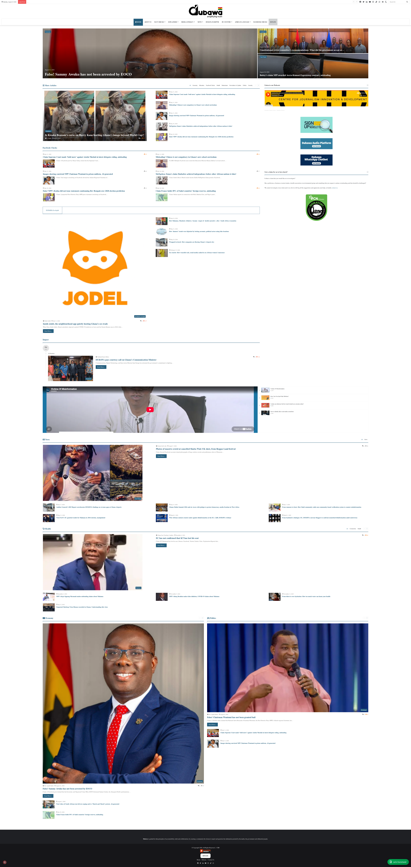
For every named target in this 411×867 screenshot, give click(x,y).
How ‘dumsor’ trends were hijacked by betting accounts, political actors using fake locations (199, 231)
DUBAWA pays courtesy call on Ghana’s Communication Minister (126, 359)
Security (250, 85)
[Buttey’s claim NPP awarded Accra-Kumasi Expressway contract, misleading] (313, 66)
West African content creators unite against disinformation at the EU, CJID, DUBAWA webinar (200, 518)
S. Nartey (49, 138)
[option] (205, 53)
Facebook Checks (260, 22)
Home (139, 22)
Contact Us (211, 860)
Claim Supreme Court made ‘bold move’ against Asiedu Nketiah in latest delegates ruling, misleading (202, 94)
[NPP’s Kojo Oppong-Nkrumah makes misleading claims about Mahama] (49, 597)
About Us (147, 22)
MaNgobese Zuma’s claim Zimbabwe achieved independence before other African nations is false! (200, 126)
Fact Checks (159, 22)
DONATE (273, 22)
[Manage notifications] (4, 862)
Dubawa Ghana (280, 110)
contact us (335, 188)
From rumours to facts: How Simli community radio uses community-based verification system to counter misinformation (321, 507)
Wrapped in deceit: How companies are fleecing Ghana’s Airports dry (192, 242)
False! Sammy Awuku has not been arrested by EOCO (88, 74)
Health (218, 85)
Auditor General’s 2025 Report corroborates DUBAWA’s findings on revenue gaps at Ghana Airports (88, 507)
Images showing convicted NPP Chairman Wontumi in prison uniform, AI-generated (196, 115)
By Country (226, 22)
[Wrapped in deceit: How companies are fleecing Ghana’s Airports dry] (162, 242)
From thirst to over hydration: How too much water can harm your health (306, 596)
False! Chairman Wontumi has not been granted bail (231, 717)
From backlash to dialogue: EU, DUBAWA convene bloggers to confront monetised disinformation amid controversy (319, 518)
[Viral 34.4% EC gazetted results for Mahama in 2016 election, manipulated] (49, 518)
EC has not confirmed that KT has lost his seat (177, 538)
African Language (242, 22)
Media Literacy (187, 22)
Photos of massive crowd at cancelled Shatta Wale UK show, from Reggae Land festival (196, 448)
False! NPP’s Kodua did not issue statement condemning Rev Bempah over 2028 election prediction (201, 137)
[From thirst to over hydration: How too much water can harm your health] (275, 597)
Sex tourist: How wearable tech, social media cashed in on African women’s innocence (197, 252)
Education (201, 85)
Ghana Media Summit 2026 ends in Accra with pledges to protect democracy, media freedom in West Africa (204, 507)
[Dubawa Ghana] (205, 11)
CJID (218, 848)
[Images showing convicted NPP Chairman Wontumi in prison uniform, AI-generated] (162, 116)
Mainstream (225, 85)
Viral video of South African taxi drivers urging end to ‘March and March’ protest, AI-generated (87, 804)
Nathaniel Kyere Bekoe (103, 357)
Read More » (48, 331)
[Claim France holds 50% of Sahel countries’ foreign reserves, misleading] (162, 197)
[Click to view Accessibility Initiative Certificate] (205, 852)
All (190, 85)
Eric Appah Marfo (49, 786)
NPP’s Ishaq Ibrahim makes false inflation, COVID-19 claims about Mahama (194, 596)
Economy (47, 32)
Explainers (172, 22)
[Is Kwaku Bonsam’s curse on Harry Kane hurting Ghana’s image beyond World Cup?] (95, 116)
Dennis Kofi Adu (162, 446)
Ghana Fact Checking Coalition (165, 535)
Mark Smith (48, 321)
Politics (245, 85)
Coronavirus (353, 528)
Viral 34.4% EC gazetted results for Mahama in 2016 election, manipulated (80, 518)
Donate (205, 856)
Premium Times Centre (270, 110)
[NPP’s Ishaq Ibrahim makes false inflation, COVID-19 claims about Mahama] (162, 597)
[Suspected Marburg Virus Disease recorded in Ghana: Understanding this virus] (49, 607)
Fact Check (263, 57)
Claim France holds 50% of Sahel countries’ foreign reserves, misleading (186, 190)
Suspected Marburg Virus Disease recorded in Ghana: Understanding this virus (82, 607)
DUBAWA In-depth (212, 22)
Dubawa (204, 860)
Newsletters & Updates (235, 85)
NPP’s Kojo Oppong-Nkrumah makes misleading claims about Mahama (79, 596)
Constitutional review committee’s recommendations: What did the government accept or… (302, 50)
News (200, 22)
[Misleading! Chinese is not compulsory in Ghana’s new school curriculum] (162, 105)
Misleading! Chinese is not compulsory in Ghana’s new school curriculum (193, 105)
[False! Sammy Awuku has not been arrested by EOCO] (150, 53)
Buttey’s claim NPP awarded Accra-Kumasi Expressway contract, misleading (295, 75)
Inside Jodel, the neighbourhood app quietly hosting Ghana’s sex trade (75, 323)
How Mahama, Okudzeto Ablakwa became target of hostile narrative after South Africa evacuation (203, 221)
